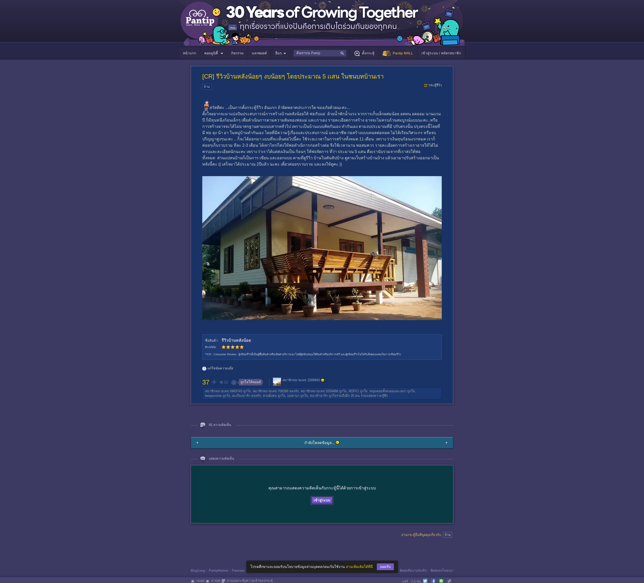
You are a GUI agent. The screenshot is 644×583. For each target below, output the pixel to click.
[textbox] (320, 53)
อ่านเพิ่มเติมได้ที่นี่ (359, 567)
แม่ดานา (293, 396)
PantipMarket (218, 570)
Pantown (238, 570)
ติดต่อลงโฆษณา (441, 570)
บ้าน (207, 87)
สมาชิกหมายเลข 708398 (270, 391)
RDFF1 (354, 391)
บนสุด (200, 580)
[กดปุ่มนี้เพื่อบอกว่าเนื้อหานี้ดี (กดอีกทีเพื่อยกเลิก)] (213, 382)
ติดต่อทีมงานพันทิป (413, 570)
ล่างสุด (215, 580)
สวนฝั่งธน (270, 396)
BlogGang (198, 570)
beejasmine (213, 396)
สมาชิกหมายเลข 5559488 (319, 391)
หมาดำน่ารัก (319, 396)
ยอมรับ (385, 567)
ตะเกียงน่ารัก (241, 396)
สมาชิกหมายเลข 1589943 (301, 380)
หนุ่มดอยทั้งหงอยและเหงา (388, 391)
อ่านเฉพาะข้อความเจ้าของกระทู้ (250, 580)
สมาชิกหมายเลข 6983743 (223, 391)
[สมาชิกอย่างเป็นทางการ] (323, 380)
